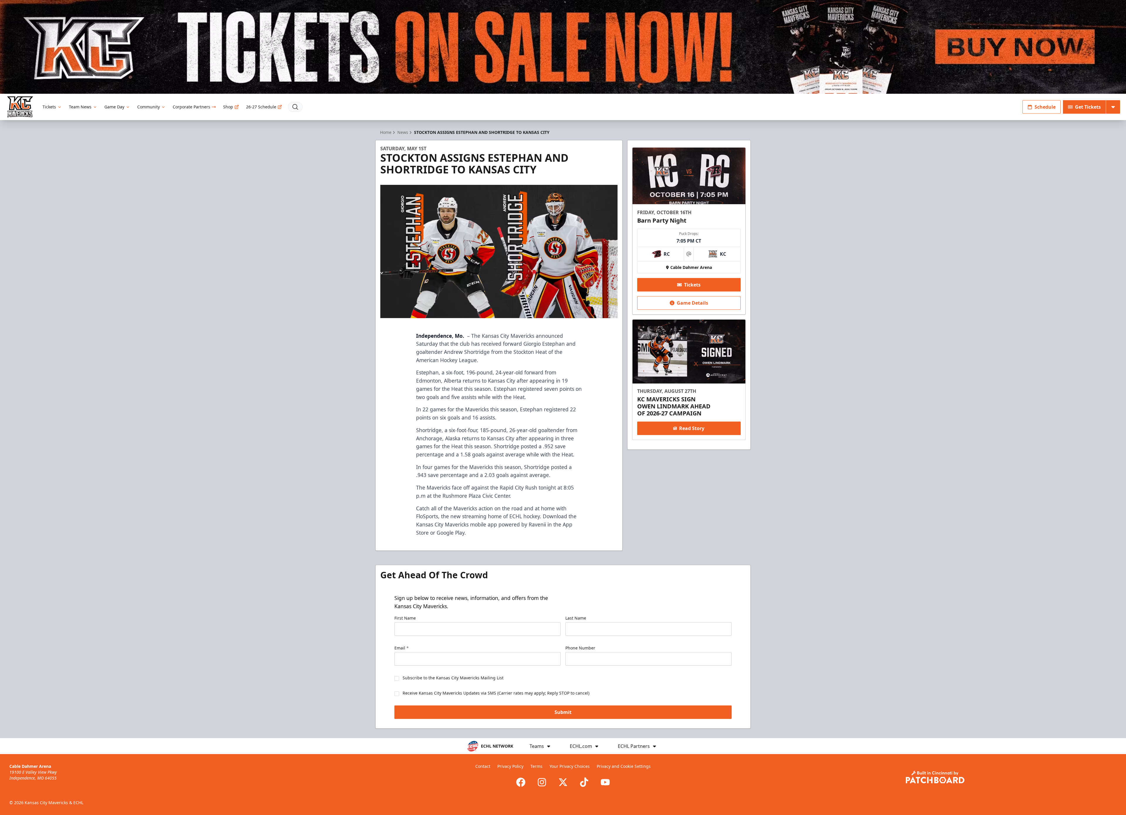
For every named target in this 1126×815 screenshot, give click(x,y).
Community (148, 107)
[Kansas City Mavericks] (20, 107)
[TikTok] (584, 782)
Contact (482, 766)
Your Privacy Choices (570, 766)
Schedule (1045, 107)
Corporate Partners (191, 107)
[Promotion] (563, 47)
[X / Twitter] (563, 782)
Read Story (691, 428)
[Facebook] (521, 782)
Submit (563, 712)
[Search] (295, 107)
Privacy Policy (510, 766)
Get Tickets (1088, 107)
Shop (228, 107)
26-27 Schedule (261, 107)
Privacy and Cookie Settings (624, 766)
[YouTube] (605, 782)
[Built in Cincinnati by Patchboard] (935, 777)
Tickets (49, 107)
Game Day (114, 107)
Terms (536, 766)
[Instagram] (542, 782)
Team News (80, 107)
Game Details (692, 303)
